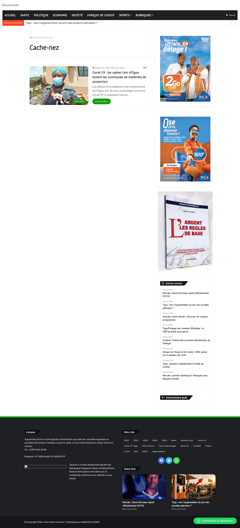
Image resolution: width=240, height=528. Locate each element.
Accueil (10, 15)
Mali (136, 451)
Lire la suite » (101, 101)
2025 (154, 440)
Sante (24, 15)
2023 (136, 440)
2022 (126, 440)
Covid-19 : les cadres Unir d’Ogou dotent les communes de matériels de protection (119, 77)
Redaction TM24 (102, 68)
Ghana (208, 446)
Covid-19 (202, 440)
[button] (215, 521)
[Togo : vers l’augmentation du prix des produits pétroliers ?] (194, 486)
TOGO (144, 451)
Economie (60, 15)
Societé (77, 15)
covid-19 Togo (131, 446)
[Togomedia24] (10, 5)
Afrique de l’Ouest (101, 15)
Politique (41, 15)
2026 (164, 440)
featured (184, 446)
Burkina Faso (187, 440)
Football (197, 446)
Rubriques (143, 15)
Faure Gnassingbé (167, 446)
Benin (173, 440)
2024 (145, 440)
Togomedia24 (158, 451)
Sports (124, 15)
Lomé (126, 451)
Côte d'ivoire (148, 446)
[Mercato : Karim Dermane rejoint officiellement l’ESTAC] (144, 486)
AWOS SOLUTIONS (90, 522)
